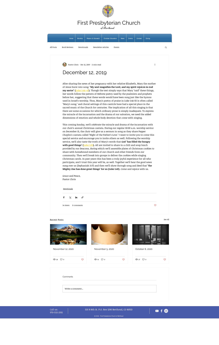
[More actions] (154, 64)
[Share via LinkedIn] (76, 197)
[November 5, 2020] (109, 234)
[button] (166, 47)
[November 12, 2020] (68, 234)
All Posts (53, 47)
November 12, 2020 (63, 249)
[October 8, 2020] (150, 234)
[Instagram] (166, 311)
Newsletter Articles (101, 47)
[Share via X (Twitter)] (70, 197)
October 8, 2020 (143, 249)
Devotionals (83, 47)
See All (166, 219)
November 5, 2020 (104, 249)
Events (116, 47)
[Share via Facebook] (64, 197)
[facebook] (161, 311)
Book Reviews (67, 47)
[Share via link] (82, 197)
